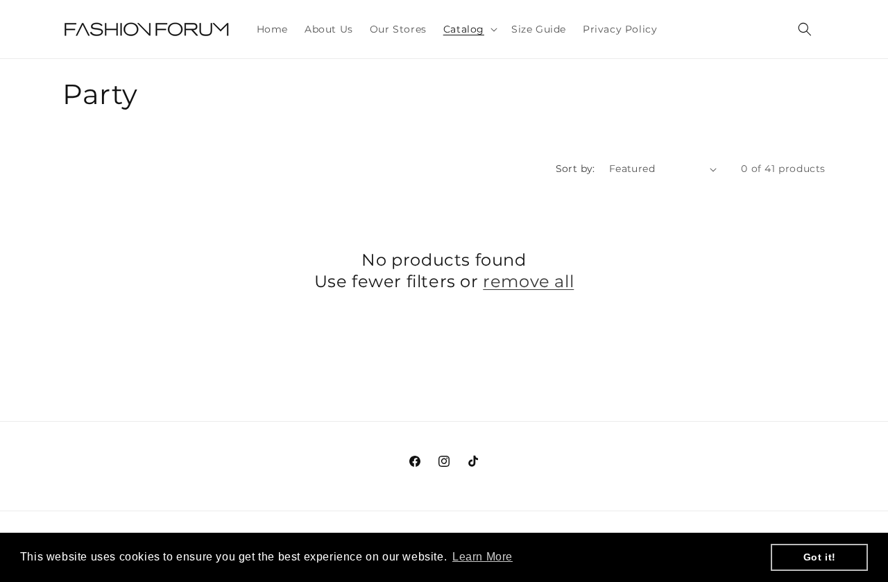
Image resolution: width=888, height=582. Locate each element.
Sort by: (575, 168)
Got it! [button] (819, 557)
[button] (469, 29)
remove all (528, 281)
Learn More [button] (482, 557)
